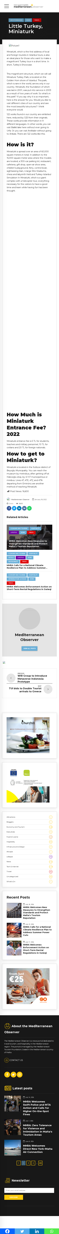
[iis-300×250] (28, 802)
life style (29, 852)
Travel (37, 20)
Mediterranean (16, 20)
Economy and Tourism (19, 528)
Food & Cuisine (29, 837)
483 (40, 1163)
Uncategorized (29, 877)
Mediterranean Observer (20, 500)
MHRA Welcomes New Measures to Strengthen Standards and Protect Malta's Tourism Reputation (36, 912)
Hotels (10, 558)
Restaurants (13, 562)
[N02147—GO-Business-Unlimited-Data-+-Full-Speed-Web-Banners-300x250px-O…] (28, 1003)
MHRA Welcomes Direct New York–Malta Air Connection (37, 1148)
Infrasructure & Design (17, 579)
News (28, 20)
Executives (29, 832)
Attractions (29, 817)
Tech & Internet (29, 867)
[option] (29, 45)
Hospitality (35, 528)
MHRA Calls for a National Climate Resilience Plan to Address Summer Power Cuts (26, 568)
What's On (29, 882)
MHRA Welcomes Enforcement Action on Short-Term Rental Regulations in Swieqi (29, 588)
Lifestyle (14, 532)
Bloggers (29, 822)
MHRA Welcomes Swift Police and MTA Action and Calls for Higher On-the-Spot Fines (37, 1108)
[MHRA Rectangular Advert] (28, 753)
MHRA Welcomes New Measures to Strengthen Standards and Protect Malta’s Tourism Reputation (28, 543)
